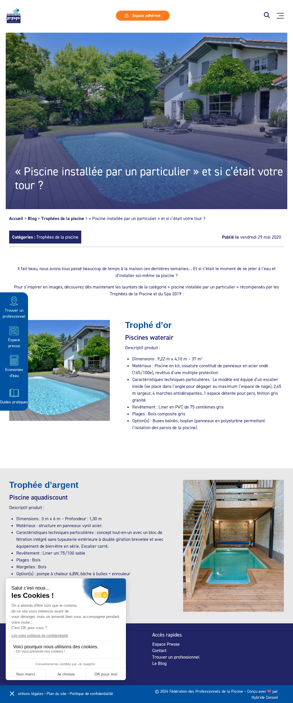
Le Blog (159, 663)
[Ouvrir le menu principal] (280, 16)
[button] (267, 15)
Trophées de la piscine (62, 218)
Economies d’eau (14, 372)
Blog (32, 218)
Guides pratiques (14, 401)
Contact (159, 650)
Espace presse (14, 342)
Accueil (16, 218)
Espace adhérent (146, 15)
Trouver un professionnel (14, 313)
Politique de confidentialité (91, 693)
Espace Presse (166, 644)
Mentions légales (29, 693)
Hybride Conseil (265, 697)
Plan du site (56, 693)
